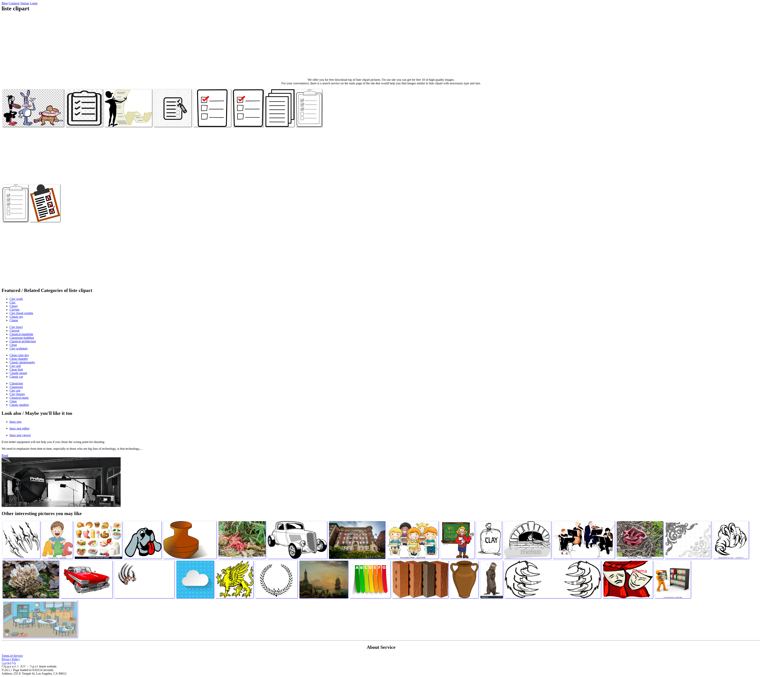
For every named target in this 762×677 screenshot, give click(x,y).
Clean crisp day (19, 355)
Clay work (16, 298)
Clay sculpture (19, 348)
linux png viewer (20, 435)
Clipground (20, 665)
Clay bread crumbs (21, 313)
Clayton (14, 309)
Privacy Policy (11, 659)
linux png (15, 421)
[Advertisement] (381, 45)
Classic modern (19, 404)
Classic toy (16, 316)
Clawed (14, 330)
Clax (12, 302)
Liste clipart (10, 121)
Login (34, 3)
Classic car (16, 376)
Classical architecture (23, 341)
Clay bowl (16, 327)
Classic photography (22, 362)
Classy (14, 306)
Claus (13, 401)
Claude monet (18, 373)
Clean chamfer (19, 358)
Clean (13, 345)
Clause (14, 320)
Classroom (16, 387)
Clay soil (15, 366)
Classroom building (22, 337)
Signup (24, 3)
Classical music (19, 397)
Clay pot (15, 390)
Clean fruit (16, 369)
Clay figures (17, 394)
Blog (5, 3)
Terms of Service (12, 655)
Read (5, 455)
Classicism (16, 383)
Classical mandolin (21, 334)
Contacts (14, 3)
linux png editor (19, 428)
